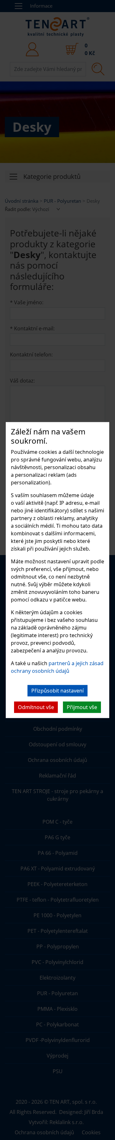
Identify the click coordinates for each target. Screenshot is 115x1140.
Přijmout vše (82, 707)
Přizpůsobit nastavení (57, 690)
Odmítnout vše (36, 707)
